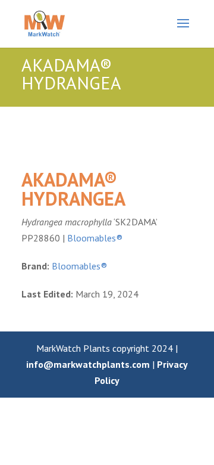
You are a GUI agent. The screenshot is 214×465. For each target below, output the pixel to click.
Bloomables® (94, 238)
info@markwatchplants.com (88, 364)
